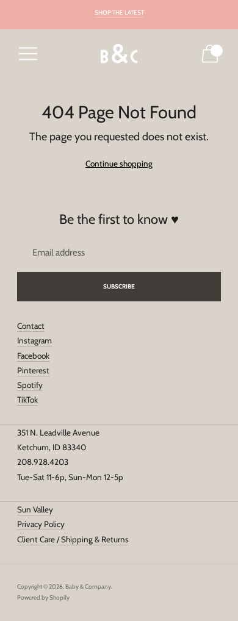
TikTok (27, 399)
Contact (31, 326)
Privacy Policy (41, 524)
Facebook (33, 356)
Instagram (34, 340)
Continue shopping (119, 163)
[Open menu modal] (28, 54)
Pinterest (33, 370)
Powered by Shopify (43, 597)
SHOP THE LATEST (119, 12)
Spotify (30, 385)
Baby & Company (88, 586)
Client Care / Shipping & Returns (73, 539)
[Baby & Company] (119, 54)
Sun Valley (35, 509)
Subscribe (119, 286)
